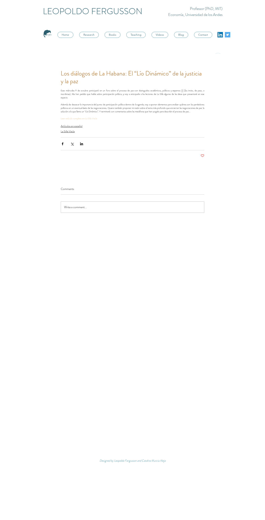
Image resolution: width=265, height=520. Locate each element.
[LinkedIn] (220, 34)
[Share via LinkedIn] (81, 144)
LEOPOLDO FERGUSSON (92, 11)
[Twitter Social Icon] (227, 34)
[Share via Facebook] (62, 144)
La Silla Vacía (68, 131)
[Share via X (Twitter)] (72, 144)
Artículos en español (71, 126)
